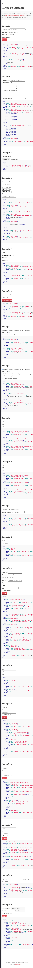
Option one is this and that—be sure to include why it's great (16, 331)
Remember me (7, 714)
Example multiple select (9, 90)
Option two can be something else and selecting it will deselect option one (16, 375)
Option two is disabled (9, 335)
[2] (16, 87)
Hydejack (17, 964)
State (3, 585)
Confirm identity (7, 300)
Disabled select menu (8, 911)
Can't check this (7, 913)
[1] (16, 85)
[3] (16, 88)
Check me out (7, 37)
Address (4, 577)
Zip (3, 588)
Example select (6, 83)
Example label (6, 509)
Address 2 (4, 580)
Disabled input (6, 908)
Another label (6, 512)
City (3, 583)
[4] (16, 90)
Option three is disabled (10, 378)
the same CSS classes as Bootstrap (15, 15)
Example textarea (7, 98)
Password (4, 34)
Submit (4, 40)
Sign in (4, 593)
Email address (6, 30)
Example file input (7, 156)
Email (3, 252)
